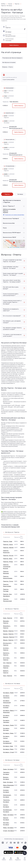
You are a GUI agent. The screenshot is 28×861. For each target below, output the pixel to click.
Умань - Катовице (8, 827)
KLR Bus (3, 3)
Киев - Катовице (8, 782)
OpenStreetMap (16, 247)
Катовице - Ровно (8, 749)
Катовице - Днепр (8, 725)
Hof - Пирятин (7, 663)
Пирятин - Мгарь (8, 561)
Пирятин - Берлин (8, 547)
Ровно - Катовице (8, 815)
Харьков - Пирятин (8, 637)
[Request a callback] (25, 853)
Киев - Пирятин (7, 618)
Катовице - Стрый (8, 752)
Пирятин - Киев (7, 541)
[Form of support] (25, 847)
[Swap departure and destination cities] (24, 29)
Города (10, 3)
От (6, 26)
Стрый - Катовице (8, 830)
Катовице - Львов (8, 692)
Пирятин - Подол (8, 581)
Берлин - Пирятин (8, 631)
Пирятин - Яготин (8, 555)
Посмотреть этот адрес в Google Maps (14, 214)
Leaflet (10, 247)
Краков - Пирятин (8, 634)
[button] (24, 206)
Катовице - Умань (8, 733)
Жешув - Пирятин (8, 640)
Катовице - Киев (8, 746)
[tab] (7, 194)
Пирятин (17, 3)
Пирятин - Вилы (7, 558)
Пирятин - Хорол (8, 544)
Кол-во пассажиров (9, 38)
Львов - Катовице (8, 769)
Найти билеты (14, 45)
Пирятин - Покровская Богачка (6, 566)
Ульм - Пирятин (7, 675)
